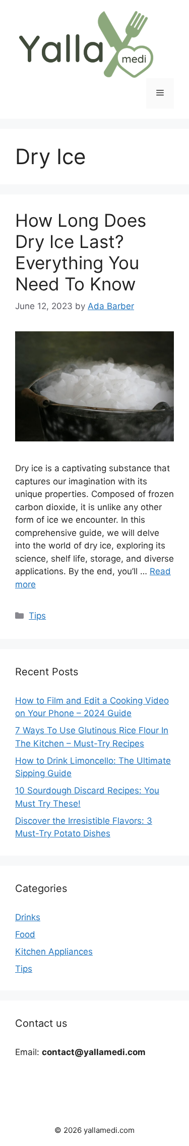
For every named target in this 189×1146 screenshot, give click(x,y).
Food (25, 934)
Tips (37, 616)
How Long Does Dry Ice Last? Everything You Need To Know (80, 252)
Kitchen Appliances (54, 951)
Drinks (27, 917)
